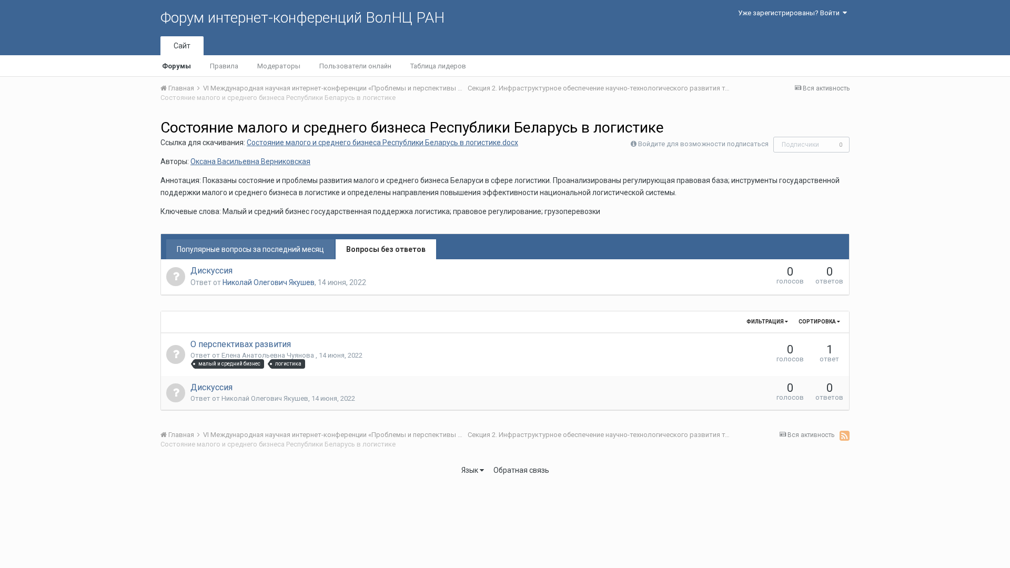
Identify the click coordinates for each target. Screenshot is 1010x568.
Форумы (176, 66)
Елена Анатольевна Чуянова (268, 355)
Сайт (182, 46)
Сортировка (818, 321)
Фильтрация (765, 321)
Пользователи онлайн (355, 66)
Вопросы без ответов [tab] (386, 249)
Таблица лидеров (438, 66)
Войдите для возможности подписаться (703, 144)
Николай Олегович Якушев (269, 282)
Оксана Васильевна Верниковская (250, 161)
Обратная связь (521, 470)
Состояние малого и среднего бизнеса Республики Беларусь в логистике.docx (382, 142)
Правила (224, 66)
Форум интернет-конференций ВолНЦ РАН (302, 17)
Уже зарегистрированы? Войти (790, 13)
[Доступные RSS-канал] (845, 435)
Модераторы (278, 66)
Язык (470, 470)
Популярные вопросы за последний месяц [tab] (250, 249)
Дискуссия (211, 271)
